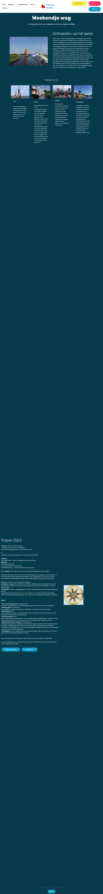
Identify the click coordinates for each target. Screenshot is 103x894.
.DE (96, 9)
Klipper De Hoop (11, 649)
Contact (4, 8)
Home (4, 4)
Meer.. (32, 4)
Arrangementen (22, 4)
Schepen (10, 4)
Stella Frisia (30, 649)
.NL (96, 3)
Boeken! (80, 3)
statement (63, 887)
